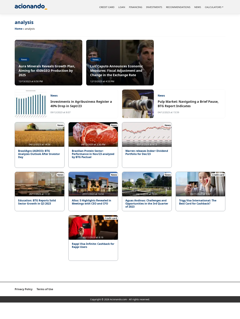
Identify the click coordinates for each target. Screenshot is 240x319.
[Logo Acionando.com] (31, 7)
